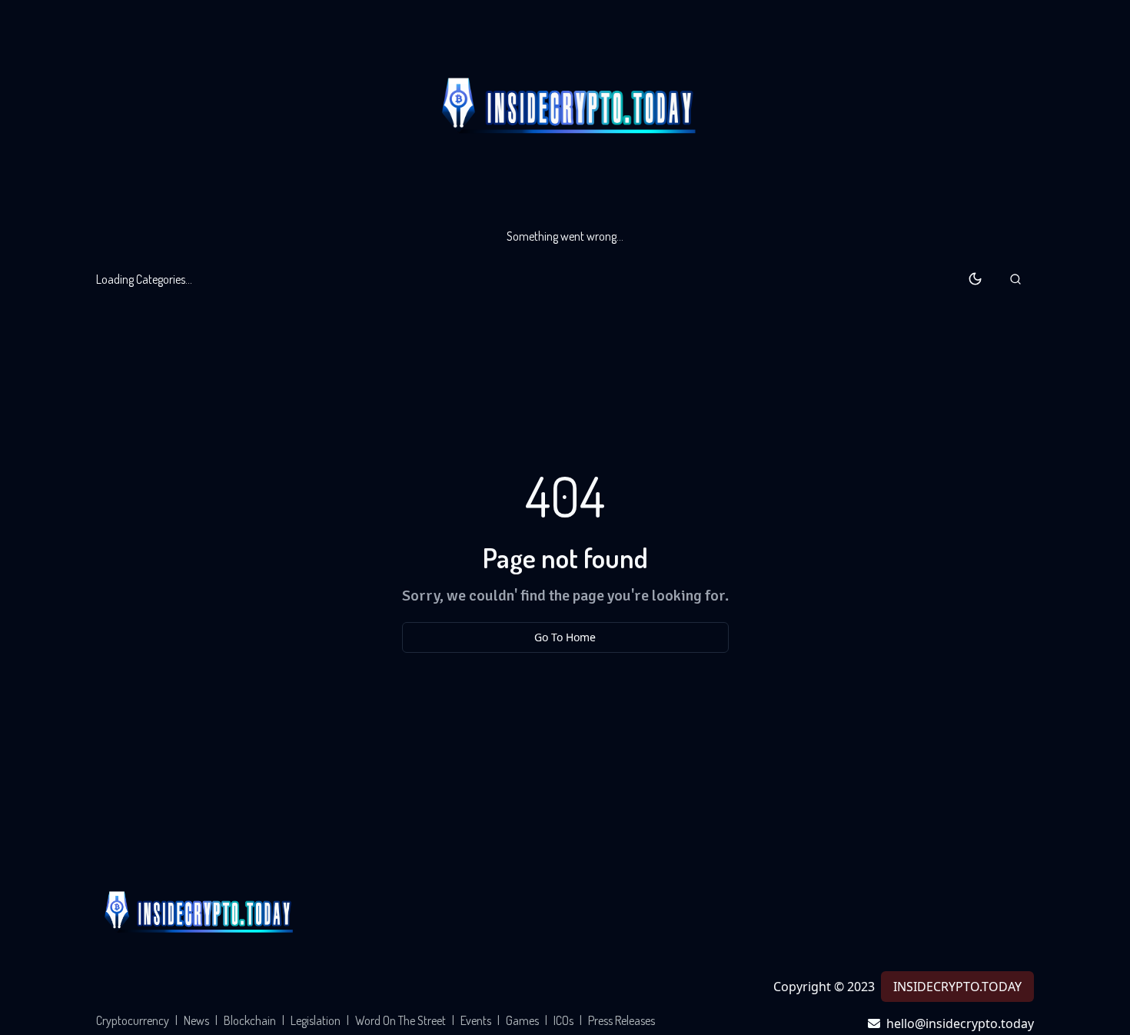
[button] (1015, 279)
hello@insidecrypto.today (960, 1023)
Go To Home (565, 637)
